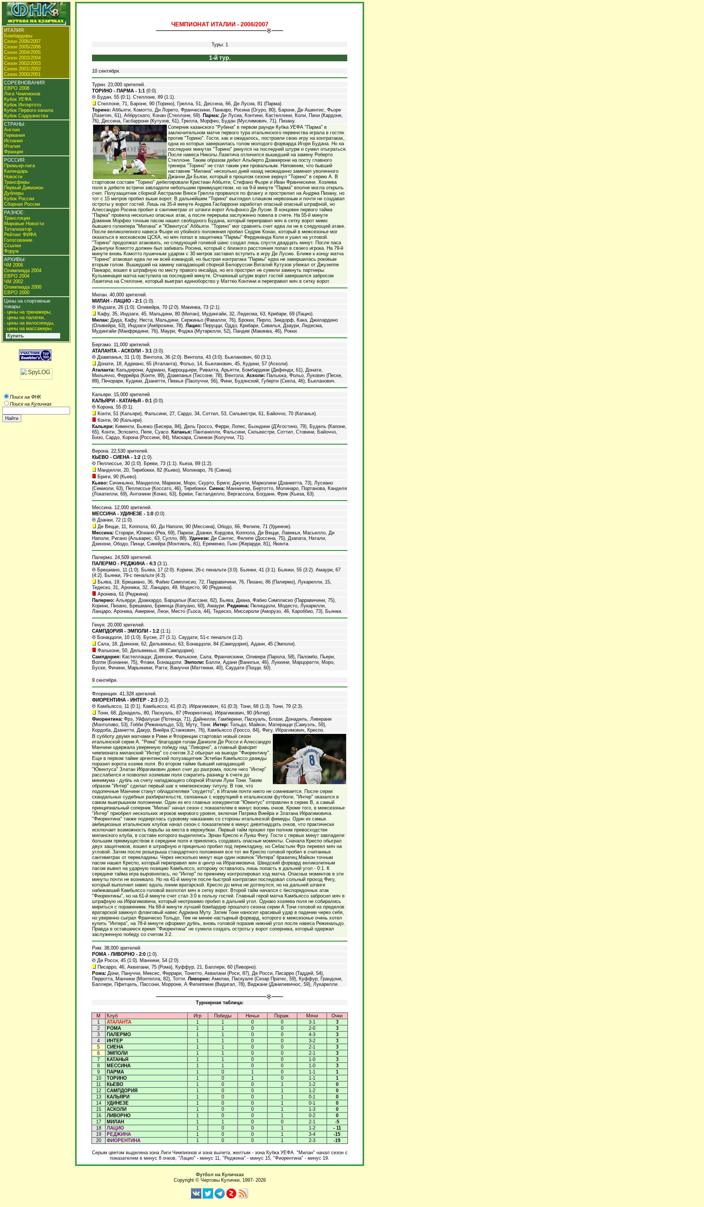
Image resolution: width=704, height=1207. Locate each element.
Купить (15, 336)
